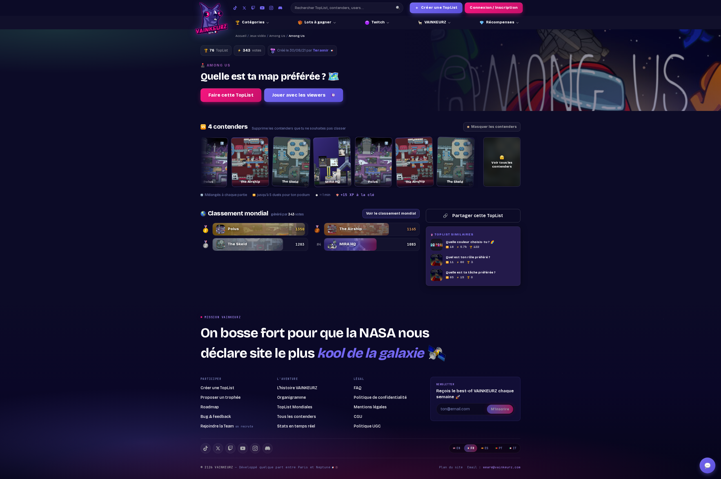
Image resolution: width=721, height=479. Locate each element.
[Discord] (280, 8)
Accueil (240, 36)
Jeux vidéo (258, 36)
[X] (218, 448)
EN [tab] (458, 448)
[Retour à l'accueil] (211, 18)
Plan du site (451, 467)
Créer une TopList (436, 7)
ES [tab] (486, 448)
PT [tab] (500, 448)
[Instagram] (271, 8)
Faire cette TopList (230, 95)
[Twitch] (253, 8)
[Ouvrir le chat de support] (707, 465)
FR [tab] (472, 448)
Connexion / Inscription (494, 7)
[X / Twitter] (244, 8)
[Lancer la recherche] (398, 8)
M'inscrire (500, 409)
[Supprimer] (215, 143)
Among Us (277, 36)
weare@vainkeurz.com (501, 467)
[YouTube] (262, 8)
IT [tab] (515, 448)
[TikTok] (235, 8)
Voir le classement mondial (391, 213)
